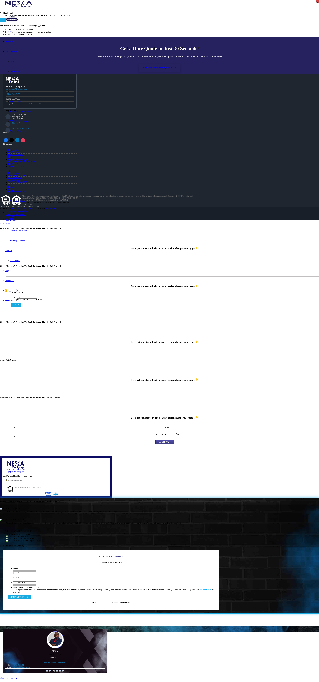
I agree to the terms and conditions (26, 587)
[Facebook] (6, 140)
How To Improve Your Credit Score (22, 162)
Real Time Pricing (15, 164)
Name (16, 568)
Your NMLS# (19, 583)
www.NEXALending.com (16, 89)
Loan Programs (14, 150)
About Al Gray (14, 180)
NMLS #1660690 (13, 94)
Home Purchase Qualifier (18, 159)
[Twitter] (11, 140)
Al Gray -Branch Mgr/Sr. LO (23, 208)
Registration (13, 192)
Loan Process (13, 152)
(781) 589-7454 (17, 123)
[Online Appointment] (12, 21)
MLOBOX (50, 208)
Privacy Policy (14, 173)
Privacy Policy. (206, 590)
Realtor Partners (14, 187)
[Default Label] (23, 140)
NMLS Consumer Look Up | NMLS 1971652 (28, 487)
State (18, 297)
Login (10, 189)
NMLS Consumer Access (18, 175)
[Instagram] (17, 140)
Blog (10, 157)
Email (16, 573)
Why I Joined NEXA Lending (20, 182)
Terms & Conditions (16, 166)
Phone (16, 578)
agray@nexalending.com (20, 128)
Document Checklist (16, 155)
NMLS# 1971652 (15, 178)
